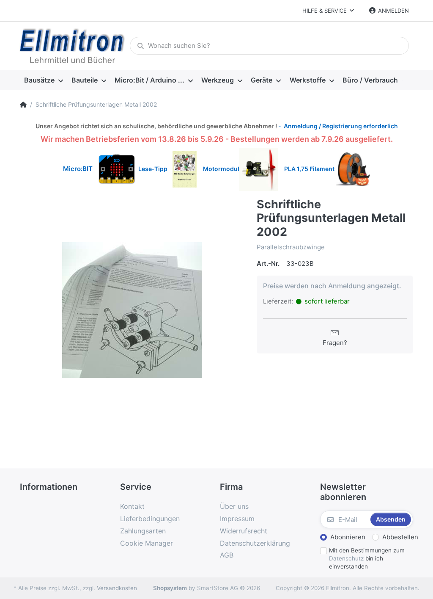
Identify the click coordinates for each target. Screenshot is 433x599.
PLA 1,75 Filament (310, 168)
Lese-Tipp (155, 168)
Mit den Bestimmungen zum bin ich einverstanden (367, 558)
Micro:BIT (78, 169)
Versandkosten (117, 588)
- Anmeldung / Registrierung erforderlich (337, 126)
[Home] (23, 104)
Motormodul (219, 168)
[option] (132, 310)
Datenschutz (346, 558)
